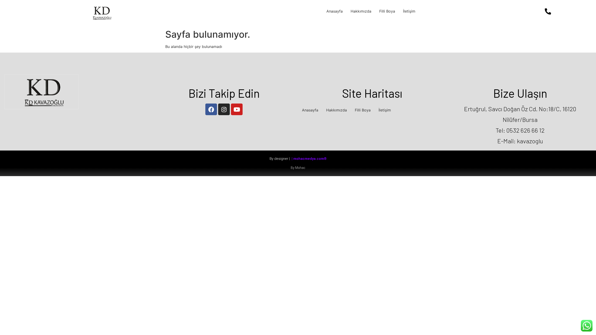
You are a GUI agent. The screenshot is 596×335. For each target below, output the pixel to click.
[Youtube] (237, 109)
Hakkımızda (361, 11)
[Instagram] (224, 109)
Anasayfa (334, 11)
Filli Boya (387, 11)
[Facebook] (211, 109)
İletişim (409, 11)
